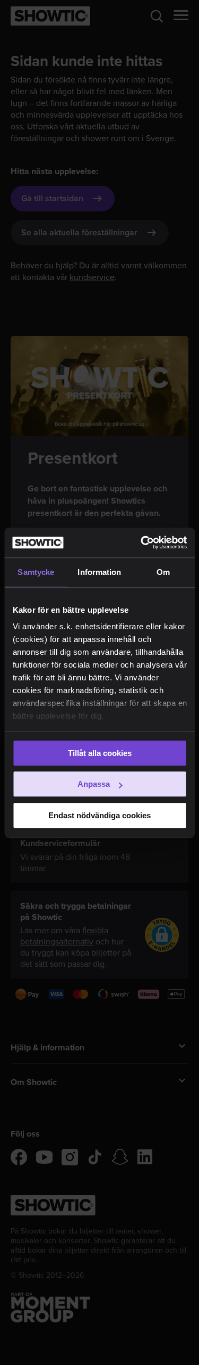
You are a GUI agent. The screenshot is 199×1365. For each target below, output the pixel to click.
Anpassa (93, 783)
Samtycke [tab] (36, 572)
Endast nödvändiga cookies (99, 815)
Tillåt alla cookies (100, 753)
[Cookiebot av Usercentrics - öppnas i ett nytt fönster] (142, 542)
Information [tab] (99, 572)
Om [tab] (163, 572)
